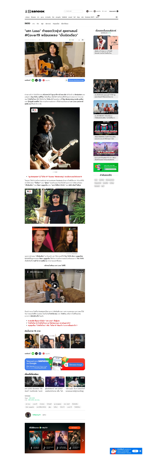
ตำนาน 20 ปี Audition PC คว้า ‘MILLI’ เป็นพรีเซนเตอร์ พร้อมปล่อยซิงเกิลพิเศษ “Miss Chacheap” (105, 160)
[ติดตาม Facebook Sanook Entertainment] (105, 167)
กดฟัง (72, 40)
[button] (65, 11)
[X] (36, 80)
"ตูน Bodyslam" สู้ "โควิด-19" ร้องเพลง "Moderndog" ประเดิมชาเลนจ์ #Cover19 (55, 177)
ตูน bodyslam (57, 404)
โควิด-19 (62, 407)
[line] (33, 80)
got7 (103, 186)
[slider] (48, 250)
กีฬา (53, 17)
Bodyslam (78, 94)
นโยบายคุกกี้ (129, 452)
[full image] (32, 341)
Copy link (47, 80)
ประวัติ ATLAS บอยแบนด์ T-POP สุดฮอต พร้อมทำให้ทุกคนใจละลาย (105, 96)
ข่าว (38, 17)
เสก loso (28, 404)
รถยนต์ (70, 17)
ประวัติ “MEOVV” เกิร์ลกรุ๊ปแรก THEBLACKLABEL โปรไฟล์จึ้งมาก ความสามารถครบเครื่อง (105, 118)
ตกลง (135, 450)
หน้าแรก (27, 17)
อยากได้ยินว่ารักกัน (41, 407)
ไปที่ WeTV (74, 428)
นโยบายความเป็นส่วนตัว (121, 452)
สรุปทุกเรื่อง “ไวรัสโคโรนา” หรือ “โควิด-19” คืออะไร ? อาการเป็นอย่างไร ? (52, 325)
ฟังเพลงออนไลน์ (110, 180)
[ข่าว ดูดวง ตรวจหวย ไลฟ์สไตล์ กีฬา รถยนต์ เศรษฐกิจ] (35, 11)
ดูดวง (42, 17)
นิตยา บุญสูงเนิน (30, 407)
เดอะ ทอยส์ (67, 404)
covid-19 (69, 407)
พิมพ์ (41, 40)
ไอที (74, 17)
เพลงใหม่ (101, 180)
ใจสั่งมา (37, 183)
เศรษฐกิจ (58, 17)
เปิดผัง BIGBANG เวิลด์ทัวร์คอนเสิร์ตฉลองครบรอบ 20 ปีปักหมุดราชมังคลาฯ (105, 139)
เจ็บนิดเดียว (75, 404)
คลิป (82, 17)
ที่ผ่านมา (60, 311)
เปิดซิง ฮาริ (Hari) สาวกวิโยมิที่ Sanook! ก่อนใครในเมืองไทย (103, 52)
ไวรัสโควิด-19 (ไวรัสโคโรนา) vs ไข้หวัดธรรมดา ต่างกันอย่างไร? (49, 323)
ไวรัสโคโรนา (77, 407)
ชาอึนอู (111, 183)
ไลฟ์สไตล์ (64, 17)
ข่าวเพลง (42, 404)
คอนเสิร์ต (105, 183)
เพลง (32, 183)
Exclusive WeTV (89, 17)
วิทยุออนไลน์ (98, 183)
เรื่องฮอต (33, 17)
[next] (83, 440)
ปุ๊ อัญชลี (49, 404)
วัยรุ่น (78, 17)
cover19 (35, 404)
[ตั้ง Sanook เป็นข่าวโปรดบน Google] (55, 363)
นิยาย (97, 17)
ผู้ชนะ (50, 407)
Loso (74, 101)
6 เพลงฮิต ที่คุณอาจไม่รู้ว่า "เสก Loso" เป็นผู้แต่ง (44, 321)
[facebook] (40, 80)
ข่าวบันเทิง (48, 17)
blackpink (97, 186)
